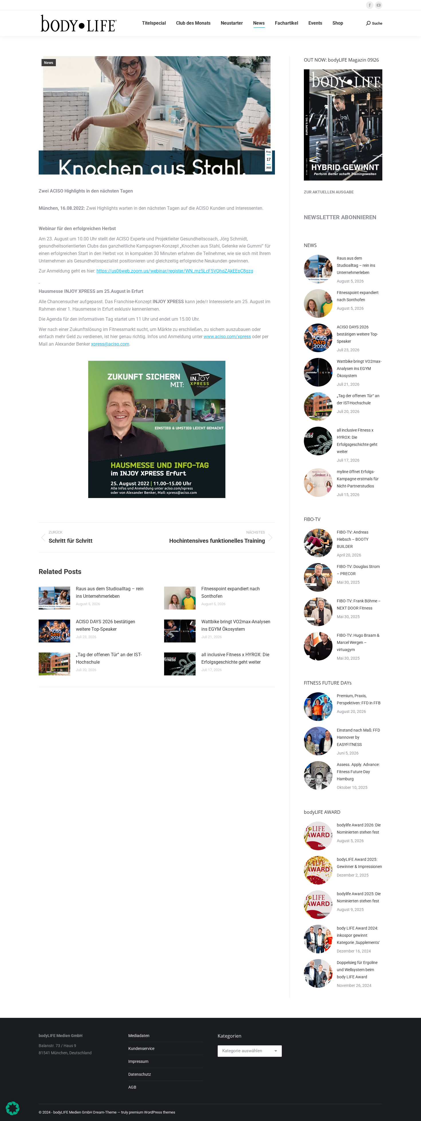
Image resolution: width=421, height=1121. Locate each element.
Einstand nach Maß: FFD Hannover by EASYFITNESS (358, 737)
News (48, 63)
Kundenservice (141, 1048)
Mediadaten (138, 1035)
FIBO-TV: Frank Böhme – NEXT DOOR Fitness (359, 604)
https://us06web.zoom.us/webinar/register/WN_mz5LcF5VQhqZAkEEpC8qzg (175, 271)
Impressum (138, 1061)
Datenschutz (139, 1074)
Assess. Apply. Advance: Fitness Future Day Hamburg (358, 771)
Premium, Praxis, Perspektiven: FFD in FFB (359, 699)
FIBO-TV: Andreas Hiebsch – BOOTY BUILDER (352, 539)
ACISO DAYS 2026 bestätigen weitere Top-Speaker (105, 625)
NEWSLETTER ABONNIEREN (340, 217)
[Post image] (54, 598)
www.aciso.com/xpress (227, 336)
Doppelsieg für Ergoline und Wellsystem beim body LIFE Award (357, 969)
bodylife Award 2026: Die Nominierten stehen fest (359, 828)
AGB (132, 1087)
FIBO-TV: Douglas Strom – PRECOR (358, 570)
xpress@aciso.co (108, 344)
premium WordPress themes (152, 1112)
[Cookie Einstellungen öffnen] (12, 1113)
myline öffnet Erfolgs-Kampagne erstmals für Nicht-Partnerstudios (358, 478)
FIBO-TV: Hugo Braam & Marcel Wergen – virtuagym (358, 642)
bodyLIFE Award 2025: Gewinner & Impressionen (359, 863)
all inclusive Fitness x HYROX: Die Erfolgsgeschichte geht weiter (235, 658)
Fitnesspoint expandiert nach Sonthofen (230, 592)
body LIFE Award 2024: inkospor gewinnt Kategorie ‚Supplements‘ (358, 935)
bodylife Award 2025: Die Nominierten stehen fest (359, 897)
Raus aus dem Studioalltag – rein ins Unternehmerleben (109, 592)
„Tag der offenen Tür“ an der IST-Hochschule (108, 658)
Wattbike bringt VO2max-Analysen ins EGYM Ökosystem (235, 625)
